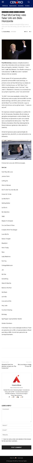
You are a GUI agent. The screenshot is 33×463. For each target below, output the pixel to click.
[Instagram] (15, 397)
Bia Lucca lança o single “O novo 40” (24, 365)
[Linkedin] (19, 397)
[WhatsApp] (15, 35)
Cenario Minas (6, 31)
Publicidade (20, 458)
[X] (7, 35)
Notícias (11, 12)
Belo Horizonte (9, 9)
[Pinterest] (11, 35)
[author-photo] (16, 382)
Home (3, 9)
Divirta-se (16, 12)
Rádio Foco (12, 458)
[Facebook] (3, 35)
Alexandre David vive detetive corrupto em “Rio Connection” (9, 366)
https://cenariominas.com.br (16, 387)
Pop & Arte (22, 12)
